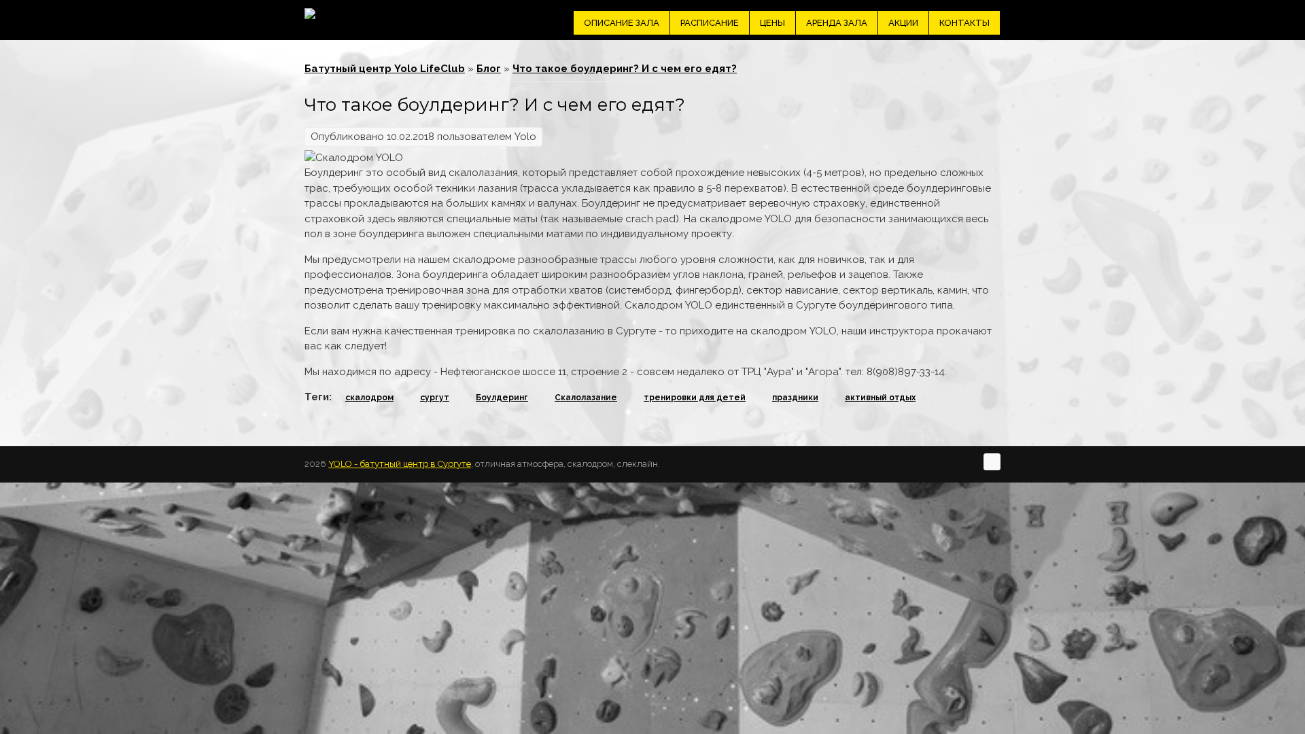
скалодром (369, 397)
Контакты (964, 23)
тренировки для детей (695, 397)
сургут (434, 397)
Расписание (709, 23)
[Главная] (309, 13)
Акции (903, 23)
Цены (772, 23)
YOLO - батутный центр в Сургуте (399, 464)
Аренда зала (836, 23)
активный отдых (880, 397)
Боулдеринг (502, 397)
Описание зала (621, 23)
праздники (795, 397)
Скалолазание (586, 397)
